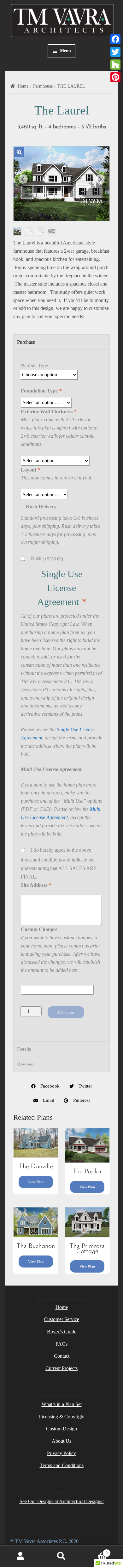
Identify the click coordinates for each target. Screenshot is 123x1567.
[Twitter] (115, 52)
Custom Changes (39, 929)
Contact (61, 1356)
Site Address (36, 885)
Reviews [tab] (25, 1064)
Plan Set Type (34, 365)
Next (100, 179)
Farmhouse (43, 86)
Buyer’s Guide (61, 1331)
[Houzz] (115, 64)
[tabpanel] (61, 695)
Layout (30, 469)
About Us (61, 1441)
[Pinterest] (115, 77)
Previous (23, 179)
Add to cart (66, 1012)
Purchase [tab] (26, 342)
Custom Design (61, 1428)
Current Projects (61, 1368)
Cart (95, 1551)
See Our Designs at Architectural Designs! (62, 1501)
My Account (20, 1556)
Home (23, 86)
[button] (19, 152)
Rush (47, 558)
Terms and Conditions (62, 1465)
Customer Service (61, 1319)
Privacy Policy (61, 1453)
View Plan (36, 1182)
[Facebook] (115, 39)
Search (61, 1556)
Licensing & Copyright (61, 1416)
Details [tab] (24, 1049)
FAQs (61, 1344)
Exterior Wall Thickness (48, 411)
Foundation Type (41, 390)
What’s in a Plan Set (62, 1404)
